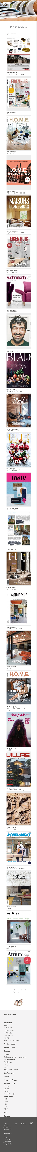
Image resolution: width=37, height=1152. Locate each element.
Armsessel (8, 1033)
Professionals (9, 1084)
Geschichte (8, 1062)
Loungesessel (9, 1030)
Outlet (6, 1054)
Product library (10, 1044)
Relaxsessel (8, 1028)
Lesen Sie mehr (20, 1124)
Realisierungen (9, 1094)
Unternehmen (9, 1059)
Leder (6, 1101)
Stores (6, 1077)
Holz (5, 1104)
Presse (6, 1091)
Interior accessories (11, 1040)
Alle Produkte (9, 1047)
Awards (6, 1067)
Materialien (8, 1096)
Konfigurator (9, 1073)
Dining (6, 1038)
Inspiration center (11, 1070)
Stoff (5, 1099)
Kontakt (7, 1116)
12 (14, 992)
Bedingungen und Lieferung (15, 1057)
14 (23, 992)
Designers (7, 1065)
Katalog (7, 1051)
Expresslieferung (10, 1080)
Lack (5, 1106)
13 (18, 992)
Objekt (6, 1089)
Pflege (6, 1109)
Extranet (7, 1086)
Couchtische (8, 1035)
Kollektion (8, 1023)
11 (33, 989)
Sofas (6, 1025)
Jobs (5, 1112)
